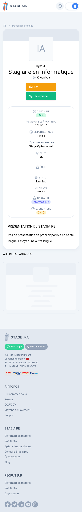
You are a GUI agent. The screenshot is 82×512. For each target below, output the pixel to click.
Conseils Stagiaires (16, 451)
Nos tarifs (11, 441)
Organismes (12, 493)
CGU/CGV (10, 404)
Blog (7, 462)
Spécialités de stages (18, 446)
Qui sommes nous (16, 394)
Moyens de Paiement (18, 409)
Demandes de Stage (22, 25)
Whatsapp (16, 346)
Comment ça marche (18, 435)
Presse (9, 399)
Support (9, 415)
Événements (12, 457)
